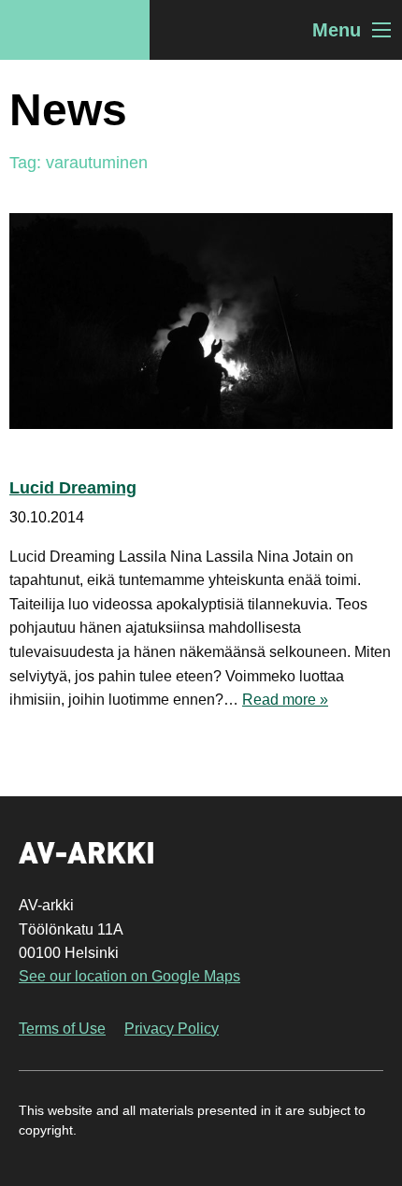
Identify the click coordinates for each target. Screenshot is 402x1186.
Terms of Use (62, 1028)
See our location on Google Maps (129, 976)
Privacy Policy (171, 1028)
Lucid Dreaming (72, 488)
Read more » (285, 699)
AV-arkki (75, 30)
